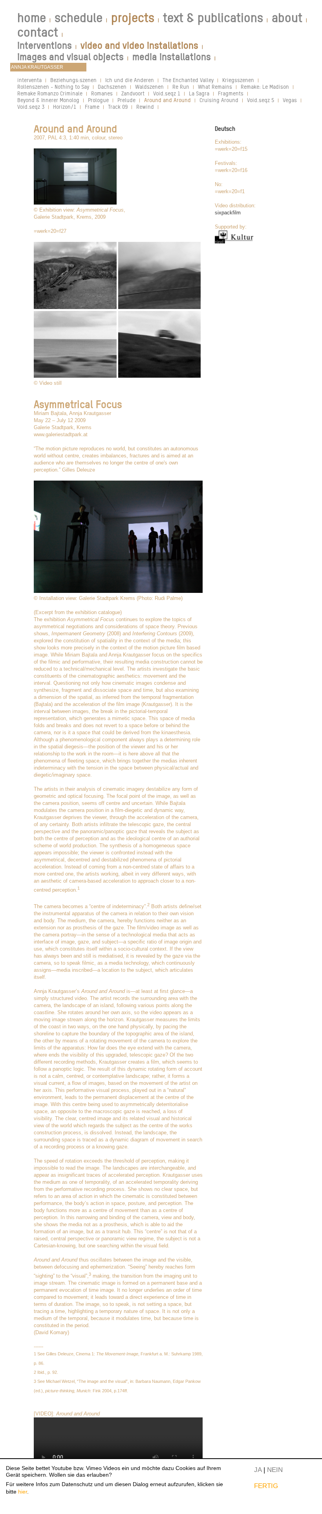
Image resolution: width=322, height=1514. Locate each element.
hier (22, 1491)
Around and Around (167, 100)
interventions (44, 45)
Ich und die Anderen (129, 80)
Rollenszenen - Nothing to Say (53, 86)
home (31, 17)
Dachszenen (112, 86)
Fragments (230, 93)
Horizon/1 (64, 106)
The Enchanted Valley (188, 80)
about (287, 17)
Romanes (102, 93)
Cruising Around (218, 100)
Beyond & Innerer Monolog (48, 100)
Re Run (180, 86)
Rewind (145, 106)
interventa (29, 80)
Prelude (126, 100)
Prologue (98, 100)
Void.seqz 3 (30, 106)
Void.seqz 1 (166, 93)
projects (132, 17)
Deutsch (225, 128)
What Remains (215, 86)
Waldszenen (149, 86)
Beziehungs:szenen (73, 80)
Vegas (290, 100)
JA (258, 1470)
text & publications (213, 17)
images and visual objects (70, 56)
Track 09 (118, 106)
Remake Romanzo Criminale (49, 93)
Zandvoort (133, 93)
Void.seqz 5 (260, 100)
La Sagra (199, 93)
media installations (171, 56)
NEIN (275, 1470)
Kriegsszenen (238, 80)
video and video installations (139, 45)
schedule (78, 17)
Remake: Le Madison (265, 86)
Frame (92, 106)
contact (37, 32)
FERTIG (266, 1486)
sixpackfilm (228, 213)
